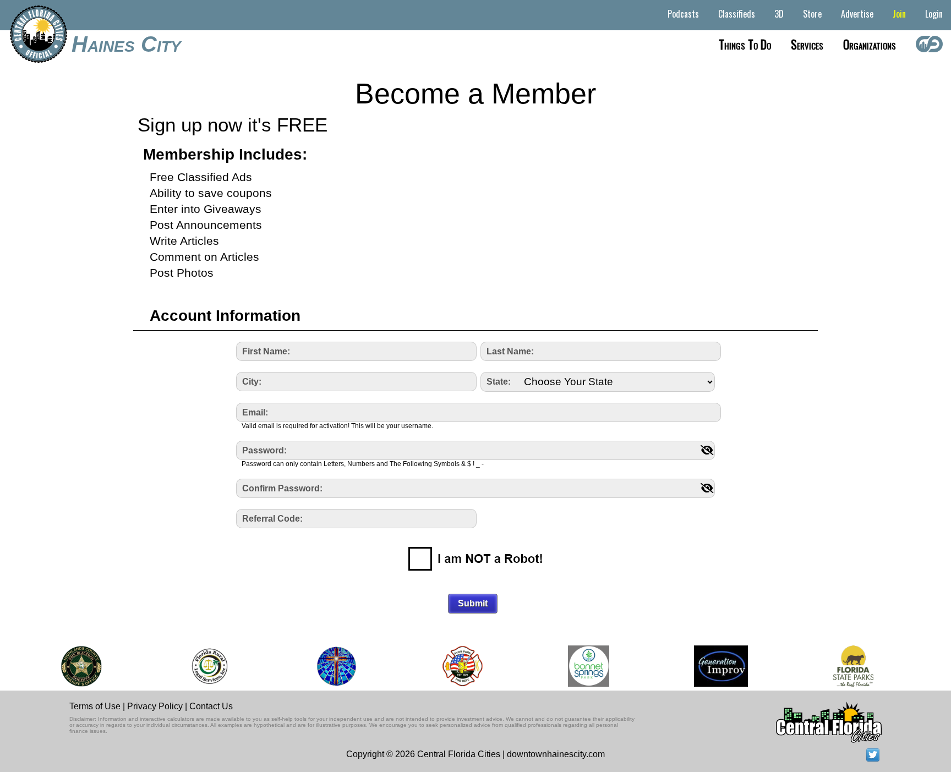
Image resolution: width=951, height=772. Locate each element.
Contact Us (211, 706)
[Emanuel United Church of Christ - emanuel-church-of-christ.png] (331, 666)
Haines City (126, 44)
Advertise (857, 13)
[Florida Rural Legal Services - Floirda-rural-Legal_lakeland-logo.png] (204, 666)
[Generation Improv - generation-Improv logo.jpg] (715, 666)
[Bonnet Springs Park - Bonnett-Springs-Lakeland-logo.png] (583, 666)
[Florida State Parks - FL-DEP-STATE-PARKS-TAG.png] (848, 666)
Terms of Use (95, 706)
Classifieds (736, 13)
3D (779, 13)
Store (812, 13)
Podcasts (683, 13)
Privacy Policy (155, 706)
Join (899, 13)
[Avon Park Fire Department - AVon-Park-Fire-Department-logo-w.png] (457, 666)
